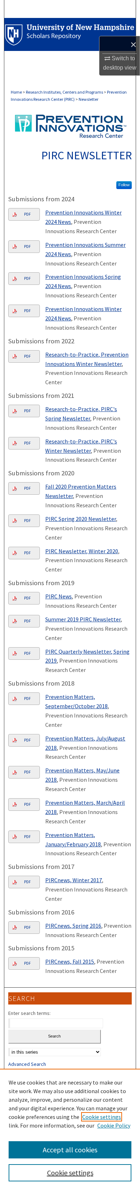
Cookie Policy (113, 1125)
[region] (70, 1129)
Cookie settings (101, 1116)
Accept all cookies (70, 1149)
